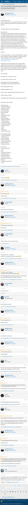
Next (14, 485)
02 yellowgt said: (5, 318)
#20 (26, 474)
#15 (26, 380)
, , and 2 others (11, 166)
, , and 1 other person (12, 258)
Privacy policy (16, 500)
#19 (26, 454)
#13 (26, 347)
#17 (26, 413)
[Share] (25, 18)
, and (10, 180)
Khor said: (4, 383)
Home (24, 500)
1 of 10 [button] (10, 485)
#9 (26, 288)
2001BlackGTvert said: (6, 415)
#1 (26, 18)
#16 (26, 399)
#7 (26, 252)
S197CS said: (4, 191)
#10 (26, 301)
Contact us (3, 500)
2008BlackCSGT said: (6, 349)
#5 (26, 220)
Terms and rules (9, 500)
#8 (26, 267)
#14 (26, 365)
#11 (26, 315)
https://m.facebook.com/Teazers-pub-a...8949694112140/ (9, 60)
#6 (26, 238)
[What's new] (23, 1)
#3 (26, 188)
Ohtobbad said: (5, 270)
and (8, 230)
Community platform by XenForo (11, 503)
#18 (26, 435)
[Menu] (1, 1)
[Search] (26, 1)
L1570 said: (4, 438)
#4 (26, 207)
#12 (26, 333)
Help (21, 500)
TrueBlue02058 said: (6, 223)
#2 (26, 175)
